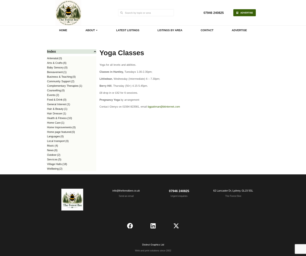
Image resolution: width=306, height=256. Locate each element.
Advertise (246, 12)
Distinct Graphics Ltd (153, 244)
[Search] (121, 12)
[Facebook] (130, 226)
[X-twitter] (176, 226)
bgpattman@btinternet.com (164, 106)
